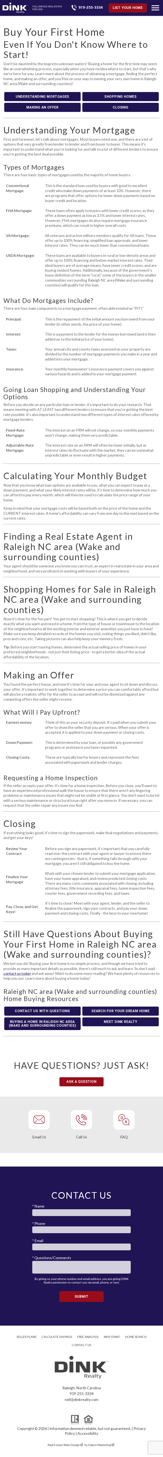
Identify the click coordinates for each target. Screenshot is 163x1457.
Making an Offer (42, 107)
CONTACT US (81, 1345)
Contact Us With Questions (42, 1011)
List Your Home (128, 8)
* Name (38, 1206)
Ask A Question (81, 1082)
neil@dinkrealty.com (81, 1399)
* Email (37, 1240)
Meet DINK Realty (120, 1022)
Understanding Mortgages (42, 97)
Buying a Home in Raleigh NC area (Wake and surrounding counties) (42, 1024)
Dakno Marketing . (101, 1445)
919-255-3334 (81, 1393)
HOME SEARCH (135, 1337)
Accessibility (87, 1433)
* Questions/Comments (51, 1258)
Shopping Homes (120, 97)
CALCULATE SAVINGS (57, 1337)
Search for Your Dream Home (120, 1011)
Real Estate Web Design (64, 1445)
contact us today (17, 973)
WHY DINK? (112, 1337)
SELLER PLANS (27, 1337)
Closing (120, 107)
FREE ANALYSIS (88, 1337)
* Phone (38, 1223)
